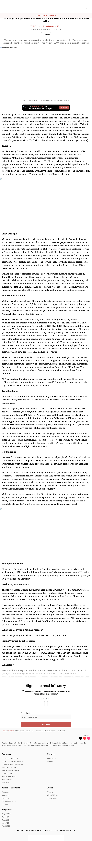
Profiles (51, 754)
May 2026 (5, 823)
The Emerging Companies (12, 764)
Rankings (6, 754)
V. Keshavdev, (36, 26)
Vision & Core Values (57, 830)
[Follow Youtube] (84, 738)
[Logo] (7, 10)
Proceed (64, 107)
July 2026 (5, 817)
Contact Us (70, 830)
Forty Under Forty (9, 776)
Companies (51, 758)
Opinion (5, 804)
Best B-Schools (7, 779)
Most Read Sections (11, 788)
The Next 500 (7, 773)
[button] (42, 703)
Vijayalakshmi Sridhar (52, 26)
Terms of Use (42, 830)
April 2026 (6, 826)
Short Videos (52, 795)
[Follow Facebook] (76, 738)
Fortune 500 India (9, 767)
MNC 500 (5, 782)
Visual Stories (52, 798)
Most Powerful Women (11, 770)
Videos (50, 792)
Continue (46, 724)
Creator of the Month (10, 758)
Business (5, 792)
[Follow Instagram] (88, 738)
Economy (5, 798)
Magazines (7, 809)
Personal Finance (9, 801)
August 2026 (6, 814)
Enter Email (26, 713)
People (50, 761)
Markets (5, 795)
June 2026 (6, 820)
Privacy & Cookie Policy (26, 830)
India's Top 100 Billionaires (12, 761)
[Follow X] (80, 738)
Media (50, 788)
